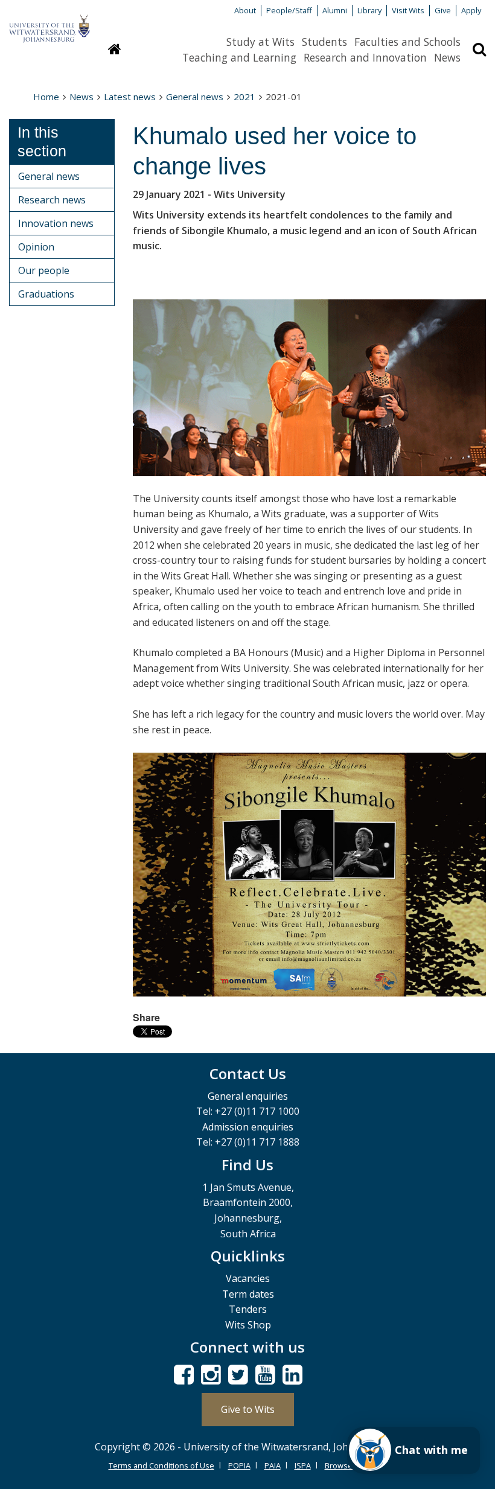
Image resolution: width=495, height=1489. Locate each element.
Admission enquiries (247, 1126)
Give (443, 10)
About (245, 10)
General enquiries (248, 1096)
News (447, 57)
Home (46, 97)
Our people (43, 270)
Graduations (46, 294)
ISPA (303, 1465)
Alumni (334, 10)
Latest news (130, 97)
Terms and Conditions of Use (161, 1465)
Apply (471, 10)
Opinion (36, 246)
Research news (52, 199)
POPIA (239, 1465)
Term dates (248, 1294)
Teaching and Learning (239, 57)
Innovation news (56, 223)
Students (324, 41)
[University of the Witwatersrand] (49, 23)
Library (369, 10)
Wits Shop (248, 1324)
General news (194, 97)
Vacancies (248, 1278)
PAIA (272, 1465)
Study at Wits (260, 41)
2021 (244, 97)
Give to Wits (248, 1409)
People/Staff (289, 10)
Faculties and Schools (407, 41)
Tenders (248, 1309)
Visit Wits (408, 10)
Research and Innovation (365, 57)
